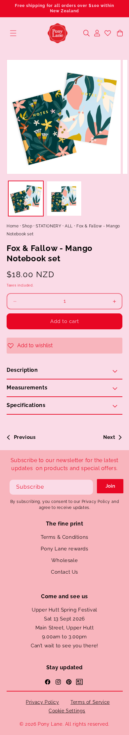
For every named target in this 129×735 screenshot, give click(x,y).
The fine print (64, 524)
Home (13, 226)
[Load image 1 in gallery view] (25, 198)
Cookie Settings (67, 710)
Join (110, 486)
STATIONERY (48, 226)
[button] (13, 33)
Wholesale (64, 560)
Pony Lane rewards (64, 549)
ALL (69, 226)
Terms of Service (90, 702)
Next (109, 437)
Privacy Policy (42, 702)
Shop (27, 226)
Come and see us (64, 596)
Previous (24, 437)
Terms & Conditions (64, 537)
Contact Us (64, 572)
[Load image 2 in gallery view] (64, 198)
